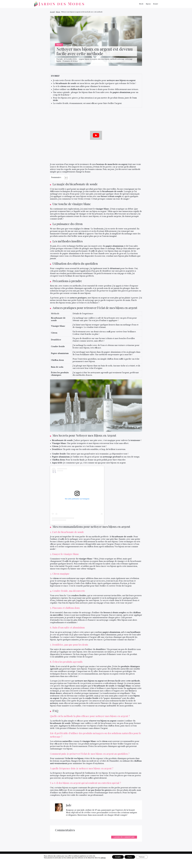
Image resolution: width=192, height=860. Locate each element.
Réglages (142, 857)
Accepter (118, 857)
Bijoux (148, 4)
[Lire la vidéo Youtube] (96, 135)
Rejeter (130, 857)
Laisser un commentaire (124, 837)
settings (103, 858)
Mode (141, 4)
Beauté (155, 4)
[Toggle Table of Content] (65, 177)
